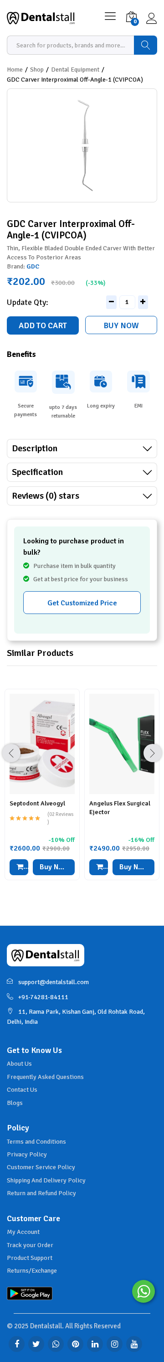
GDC (32, 266)
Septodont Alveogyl (37, 803)
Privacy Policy (27, 1154)
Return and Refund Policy (41, 1193)
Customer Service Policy (41, 1167)
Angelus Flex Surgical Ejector (119, 807)
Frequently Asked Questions (45, 1077)
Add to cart (43, 325)
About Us (19, 1064)
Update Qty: (27, 302)
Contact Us (22, 1090)
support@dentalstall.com (53, 982)
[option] (42, 791)
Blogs (15, 1103)
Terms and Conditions (36, 1141)
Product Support (29, 1258)
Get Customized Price (82, 603)
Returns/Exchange (32, 1270)
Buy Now (121, 325)
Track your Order (30, 1245)
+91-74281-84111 (43, 997)
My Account (23, 1232)
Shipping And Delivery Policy (46, 1180)
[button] (19, 867)
